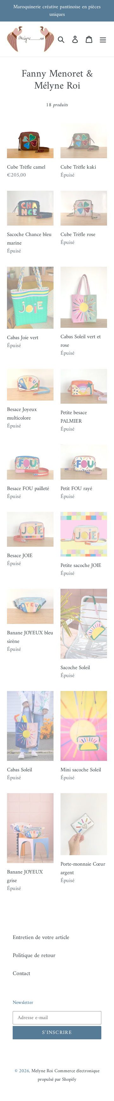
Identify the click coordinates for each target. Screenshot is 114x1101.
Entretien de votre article (41, 937)
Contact (21, 974)
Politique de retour (34, 956)
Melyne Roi (42, 1071)
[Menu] (103, 39)
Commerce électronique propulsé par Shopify (68, 1075)
